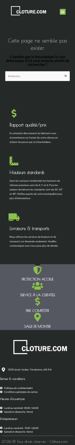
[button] (63, 12)
